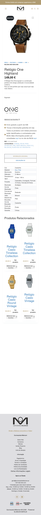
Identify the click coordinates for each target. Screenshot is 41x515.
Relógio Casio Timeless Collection (11, 251)
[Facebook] (17, 497)
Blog (20, 448)
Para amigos (21, 145)
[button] (37, 511)
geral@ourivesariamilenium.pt (20, 480)
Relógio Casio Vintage (29, 297)
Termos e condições (20, 462)
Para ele (30, 145)
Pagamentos (20, 458)
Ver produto (15, 261)
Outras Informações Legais (20, 471)
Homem (16, 144)
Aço (16, 170)
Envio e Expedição (20, 460)
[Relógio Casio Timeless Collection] (11, 231)
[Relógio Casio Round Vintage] (11, 282)
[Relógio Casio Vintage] (29, 281)
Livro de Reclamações (20, 469)
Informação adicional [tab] (20, 156)
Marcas (20, 444)
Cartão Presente (20, 446)
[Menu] (6, 9)
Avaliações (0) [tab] (20, 160)
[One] (11, 110)
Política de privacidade (20, 466)
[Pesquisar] (34, 8)
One (14, 145)
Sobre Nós (20, 440)
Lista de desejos (20, 450)
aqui (17, 138)
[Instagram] (22, 497)
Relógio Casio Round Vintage (12, 301)
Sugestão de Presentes (21, 147)
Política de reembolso (20, 464)
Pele (19, 170)
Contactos (20, 442)
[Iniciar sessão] (32, 8)
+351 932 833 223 (20, 482)
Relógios (7, 147)
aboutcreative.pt (21, 512)
